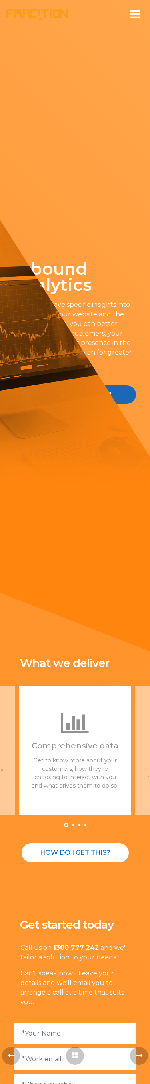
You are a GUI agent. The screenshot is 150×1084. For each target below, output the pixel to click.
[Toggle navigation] (134, 14)
